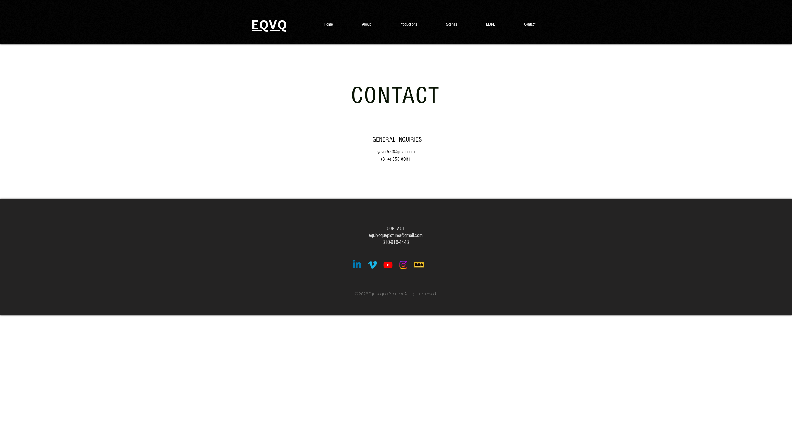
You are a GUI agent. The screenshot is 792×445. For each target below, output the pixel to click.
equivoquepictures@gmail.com (396, 235)
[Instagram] (403, 265)
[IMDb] (419, 265)
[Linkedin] (357, 265)
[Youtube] (388, 265)
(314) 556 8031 (396, 159)
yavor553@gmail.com (396, 152)
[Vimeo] (372, 265)
